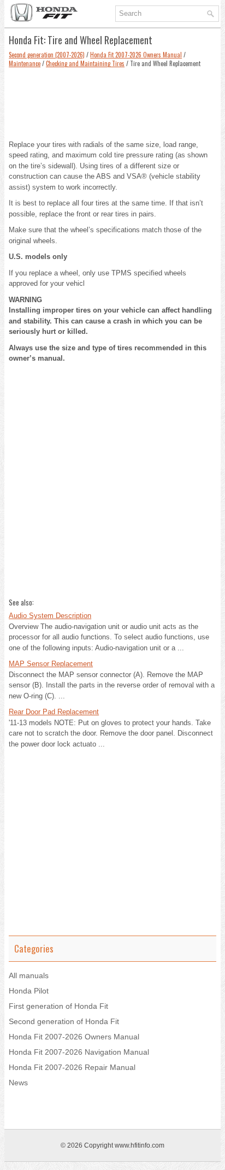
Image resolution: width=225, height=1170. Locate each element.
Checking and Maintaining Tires (85, 63)
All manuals (29, 975)
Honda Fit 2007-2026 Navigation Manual (79, 1052)
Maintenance (24, 63)
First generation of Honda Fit (58, 1006)
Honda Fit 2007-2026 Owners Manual (136, 54)
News (18, 1082)
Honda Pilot (29, 990)
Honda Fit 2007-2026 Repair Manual (72, 1067)
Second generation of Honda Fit (64, 1021)
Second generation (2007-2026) (47, 54)
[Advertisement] (112, 101)
